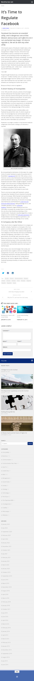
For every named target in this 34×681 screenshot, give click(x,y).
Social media (6, 482)
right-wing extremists (23, 215)
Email (20, 341)
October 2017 (6, 609)
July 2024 (5, 528)
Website (5, 347)
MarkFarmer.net (7, 2)
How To (5, 467)
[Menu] (32, 2)
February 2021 (7, 557)
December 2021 (7, 546)
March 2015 (6, 639)
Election (3, 280)
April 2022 (5, 539)
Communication (7, 459)
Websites (5, 515)
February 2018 (7, 602)
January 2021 (6, 561)
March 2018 (6, 598)
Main (2, 6)
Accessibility (6, 452)
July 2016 (5, 613)
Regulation (9, 283)
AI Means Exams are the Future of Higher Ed (14, 433)
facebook (13, 280)
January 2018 (6, 605)
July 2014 (5, 661)
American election (19, 278)
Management (6, 478)
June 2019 (5, 579)
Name (5, 341)
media (18, 280)
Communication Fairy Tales (10, 463)
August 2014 (6, 657)
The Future (5, 496)
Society (4, 485)
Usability (5, 507)
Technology (6, 493)
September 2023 (7, 531)
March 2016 (6, 624)
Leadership (6, 470)
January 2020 (6, 568)
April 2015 (5, 635)
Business (5, 456)
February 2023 (7, 535)
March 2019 (6, 583)
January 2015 (6, 646)
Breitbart (26, 278)
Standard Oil (11, 176)
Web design (6, 511)
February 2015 (7, 642)
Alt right (6, 278)
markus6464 (6, 28)
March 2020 (6, 565)
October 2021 (6, 550)
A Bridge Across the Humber (9, 370)
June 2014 (5, 664)
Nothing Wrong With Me (8, 412)
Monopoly (23, 280)
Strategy (5, 489)
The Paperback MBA (8, 500)
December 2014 (7, 650)
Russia (14, 283)
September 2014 (7, 653)
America (11, 278)
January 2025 (6, 524)
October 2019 (6, 572)
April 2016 (5, 620)
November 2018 (7, 587)
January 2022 (6, 542)
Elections (8, 280)
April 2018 (5, 594)
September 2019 (7, 576)
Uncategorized (6, 504)
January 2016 (6, 631)
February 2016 (7, 627)
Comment (6, 330)
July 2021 (5, 554)
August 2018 (6, 590)
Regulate (4, 283)
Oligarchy (29, 280)
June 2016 (5, 616)
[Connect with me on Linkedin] (32, 360)
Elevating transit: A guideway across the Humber (15, 391)
